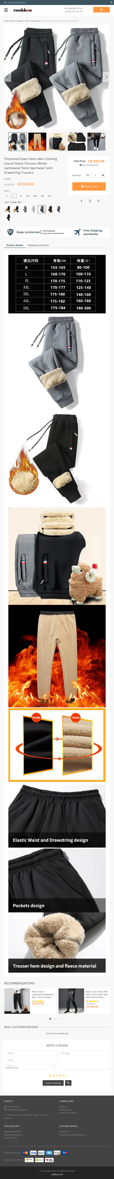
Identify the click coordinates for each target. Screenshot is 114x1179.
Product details (14, 245)
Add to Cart (90, 186)
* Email (9, 1060)
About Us (63, 1106)
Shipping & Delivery (13, 1134)
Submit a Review (53, 1083)
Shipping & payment (38, 245)
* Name (9, 1053)
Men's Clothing (17, 21)
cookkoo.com (57, 1174)
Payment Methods (12, 1131)
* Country (9, 1065)
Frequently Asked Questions (72, 1134)
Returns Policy (10, 1137)
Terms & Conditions (68, 1112)
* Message (65, 1053)
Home (6, 21)
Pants (27, 21)
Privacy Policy (65, 1109)
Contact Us (64, 1131)
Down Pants (36, 21)
